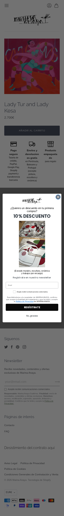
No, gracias (32, 315)
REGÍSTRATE (32, 307)
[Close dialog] (58, 197)
